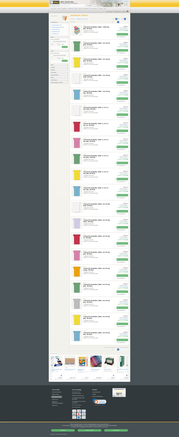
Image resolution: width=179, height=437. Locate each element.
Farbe (52, 64)
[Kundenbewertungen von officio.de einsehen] (119, 392)
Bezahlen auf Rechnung (77, 395)
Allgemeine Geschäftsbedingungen (57, 402)
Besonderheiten (54, 75)
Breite (52, 37)
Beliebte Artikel (53, 353)
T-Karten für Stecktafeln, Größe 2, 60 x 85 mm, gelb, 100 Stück (96, 317)
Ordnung (80, 8)
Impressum (53, 434)
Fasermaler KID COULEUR (83, 371)
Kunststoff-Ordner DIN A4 (122, 371)
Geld (105, 8)
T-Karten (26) (55, 33)
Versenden (100, 8)
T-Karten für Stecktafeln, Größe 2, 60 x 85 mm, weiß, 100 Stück (96, 205)
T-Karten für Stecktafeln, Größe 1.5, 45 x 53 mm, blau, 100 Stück (95, 188)
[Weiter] (128, 22)
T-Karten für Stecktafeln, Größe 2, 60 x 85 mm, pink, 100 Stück (96, 253)
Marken (110, 11)
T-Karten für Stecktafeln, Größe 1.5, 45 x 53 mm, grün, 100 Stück (95, 156)
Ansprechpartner (96, 392)
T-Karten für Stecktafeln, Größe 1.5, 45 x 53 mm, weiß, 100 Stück (95, 108)
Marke (52, 77)
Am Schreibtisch (93, 8)
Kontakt (94, 394)
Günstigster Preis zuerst (82, 19)
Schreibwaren (86, 8)
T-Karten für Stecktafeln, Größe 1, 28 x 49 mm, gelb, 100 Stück (96, 60)
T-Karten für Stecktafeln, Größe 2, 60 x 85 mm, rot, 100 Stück (96, 237)
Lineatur (53, 67)
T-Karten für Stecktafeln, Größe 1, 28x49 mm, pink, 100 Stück (96, 28)
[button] (100, 402)
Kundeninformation (56, 392)
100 (127, 18)
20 (125, 18)
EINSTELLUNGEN (89, 430)
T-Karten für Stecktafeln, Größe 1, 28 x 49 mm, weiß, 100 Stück (96, 76)
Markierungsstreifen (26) (58, 27)
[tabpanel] (89, 367)
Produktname (54, 22)
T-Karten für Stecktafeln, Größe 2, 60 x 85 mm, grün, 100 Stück (96, 285)
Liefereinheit (54, 80)
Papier (59, 8)
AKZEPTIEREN (116, 430)
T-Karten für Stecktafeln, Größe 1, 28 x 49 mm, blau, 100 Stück (96, 92)
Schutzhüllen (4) (56, 29)
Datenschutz (62, 434)
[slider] (52, 41)
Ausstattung (70, 8)
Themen (117, 11)
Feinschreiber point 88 (70, 370)
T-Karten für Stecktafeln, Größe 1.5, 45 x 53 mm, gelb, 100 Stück (95, 172)
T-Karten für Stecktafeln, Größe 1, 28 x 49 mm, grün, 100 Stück (96, 44)
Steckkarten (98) (56, 31)
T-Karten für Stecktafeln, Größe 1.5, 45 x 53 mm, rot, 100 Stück (95, 124)
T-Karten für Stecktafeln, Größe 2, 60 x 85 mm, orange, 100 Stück (96, 269)
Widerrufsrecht (55, 394)
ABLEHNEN (63, 430)
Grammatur (53, 72)
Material (53, 70)
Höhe (52, 51)
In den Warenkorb (122, 34)
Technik (75, 8)
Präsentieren (64, 8)
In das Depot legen (120, 36)
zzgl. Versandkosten (124, 29)
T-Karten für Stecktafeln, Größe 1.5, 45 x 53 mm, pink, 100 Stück (95, 140)
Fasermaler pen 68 (95, 370)
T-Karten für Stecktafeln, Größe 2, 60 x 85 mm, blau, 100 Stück (96, 333)
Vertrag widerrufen (56, 397)
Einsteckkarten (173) (56, 25)
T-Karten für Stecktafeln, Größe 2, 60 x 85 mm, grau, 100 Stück (96, 301)
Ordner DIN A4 (108, 370)
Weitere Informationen (97, 396)
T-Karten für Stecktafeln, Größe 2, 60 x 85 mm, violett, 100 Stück (96, 221)
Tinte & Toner (54, 8)
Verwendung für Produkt (57, 82)
